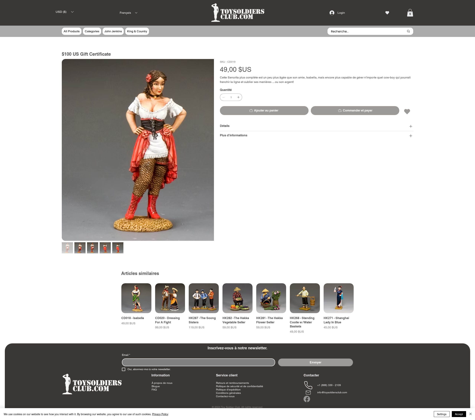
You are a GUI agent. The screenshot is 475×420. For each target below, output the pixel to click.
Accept (459, 414)
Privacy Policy (160, 414)
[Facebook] (307, 369)
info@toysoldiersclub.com (332, 362)
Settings (441, 414)
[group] (237, 278)
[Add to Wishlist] (407, 111)
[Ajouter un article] (238, 97)
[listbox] (64, 12)
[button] (64, 12)
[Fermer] (470, 414)
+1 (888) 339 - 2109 (329, 355)
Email (126, 325)
